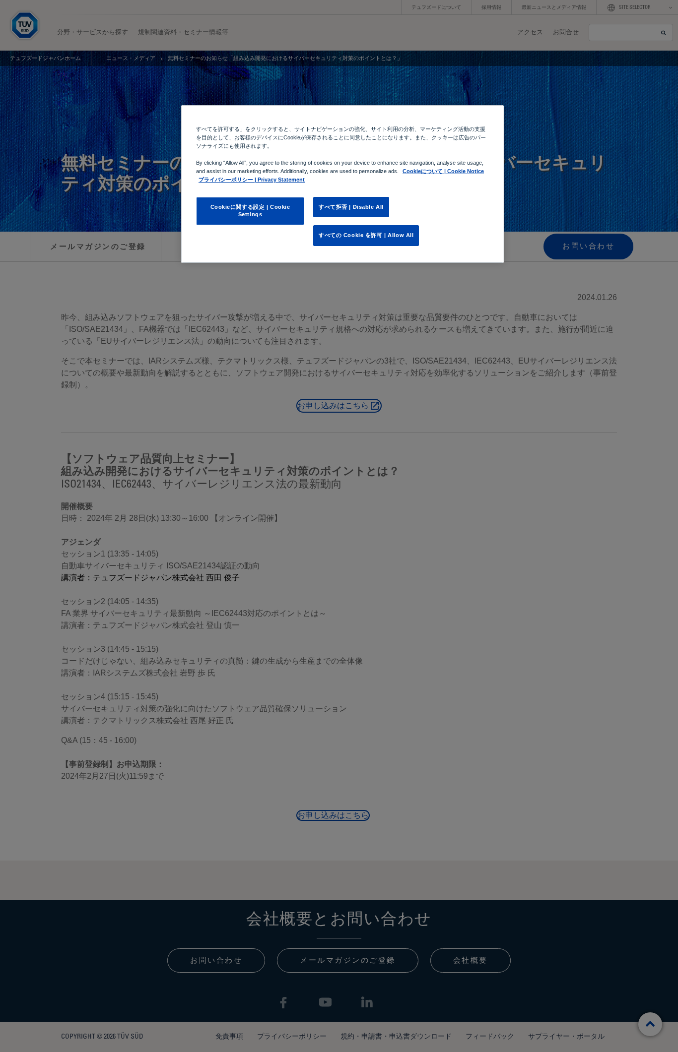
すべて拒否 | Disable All (351, 207)
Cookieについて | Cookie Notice (443, 171)
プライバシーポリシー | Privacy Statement (252, 180)
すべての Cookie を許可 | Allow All (366, 235)
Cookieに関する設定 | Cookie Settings (250, 211)
